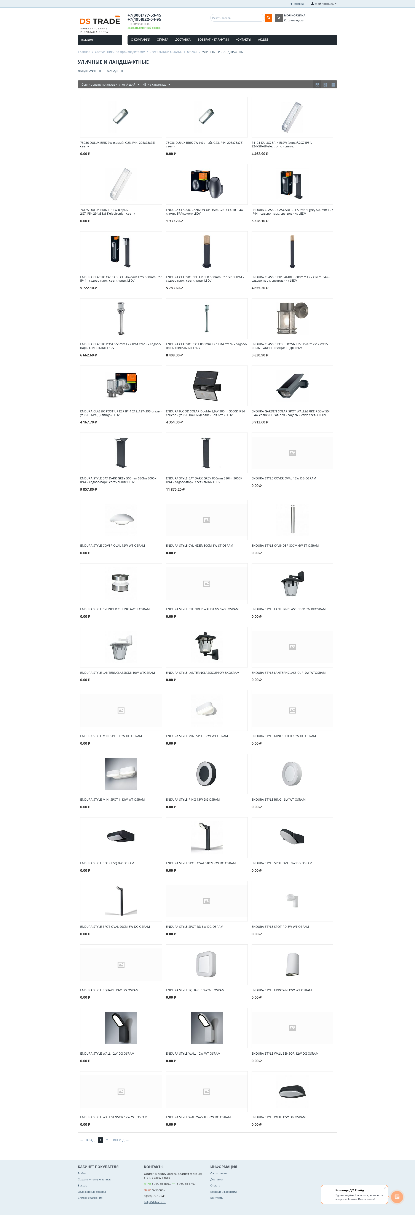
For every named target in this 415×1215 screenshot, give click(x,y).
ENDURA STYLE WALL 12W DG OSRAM (107, 1053)
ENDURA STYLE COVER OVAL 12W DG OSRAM (284, 478)
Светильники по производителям (120, 52)
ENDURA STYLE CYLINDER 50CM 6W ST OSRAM (199, 546)
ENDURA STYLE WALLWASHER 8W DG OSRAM (198, 1117)
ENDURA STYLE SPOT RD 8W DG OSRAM (194, 927)
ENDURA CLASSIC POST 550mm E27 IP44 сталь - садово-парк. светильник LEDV (120, 346)
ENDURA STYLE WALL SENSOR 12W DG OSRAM (285, 1053)
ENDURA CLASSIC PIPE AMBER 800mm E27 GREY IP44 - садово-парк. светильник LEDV (291, 279)
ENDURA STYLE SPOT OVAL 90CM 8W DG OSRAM (115, 927)
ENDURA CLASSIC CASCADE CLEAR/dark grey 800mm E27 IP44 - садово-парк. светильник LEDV (121, 279)
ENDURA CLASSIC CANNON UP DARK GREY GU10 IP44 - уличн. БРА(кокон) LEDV (205, 212)
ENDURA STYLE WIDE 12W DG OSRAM (279, 1117)
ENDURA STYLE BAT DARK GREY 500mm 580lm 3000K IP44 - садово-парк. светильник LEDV (118, 480)
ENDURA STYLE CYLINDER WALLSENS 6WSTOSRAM (202, 609)
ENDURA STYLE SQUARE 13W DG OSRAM (109, 990)
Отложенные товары (92, 1192)
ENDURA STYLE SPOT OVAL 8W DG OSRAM (282, 863)
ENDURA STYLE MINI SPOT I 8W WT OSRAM (197, 736)
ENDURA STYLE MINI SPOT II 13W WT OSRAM (112, 799)
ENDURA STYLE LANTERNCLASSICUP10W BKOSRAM (202, 673)
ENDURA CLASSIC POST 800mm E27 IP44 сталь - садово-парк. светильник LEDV (206, 346)
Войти (82, 1173)
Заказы (83, 1185)
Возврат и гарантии (213, 39)
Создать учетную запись (94, 1179)
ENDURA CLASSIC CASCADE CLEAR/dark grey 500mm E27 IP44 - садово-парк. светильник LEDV (292, 212)
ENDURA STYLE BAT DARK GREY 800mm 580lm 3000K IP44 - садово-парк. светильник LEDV (204, 480)
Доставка (183, 39)
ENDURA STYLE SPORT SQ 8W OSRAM (107, 863)
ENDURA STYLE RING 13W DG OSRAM (193, 799)
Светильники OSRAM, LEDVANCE (174, 52)
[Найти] (268, 18)
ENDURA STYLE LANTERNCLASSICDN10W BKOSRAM (289, 609)
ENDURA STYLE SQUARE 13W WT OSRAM (195, 990)
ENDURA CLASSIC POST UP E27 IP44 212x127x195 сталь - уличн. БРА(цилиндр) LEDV (121, 413)
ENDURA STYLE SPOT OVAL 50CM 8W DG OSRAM (201, 863)
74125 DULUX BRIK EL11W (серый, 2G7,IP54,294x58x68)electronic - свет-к (107, 212)
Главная (84, 52)
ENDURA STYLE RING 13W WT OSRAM (279, 799)
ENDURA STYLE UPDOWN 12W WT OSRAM (282, 990)
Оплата (162, 39)
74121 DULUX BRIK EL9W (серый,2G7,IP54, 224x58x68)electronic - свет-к (282, 144)
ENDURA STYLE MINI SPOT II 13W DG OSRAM (284, 736)
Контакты (243, 39)
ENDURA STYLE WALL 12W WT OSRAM (193, 1053)
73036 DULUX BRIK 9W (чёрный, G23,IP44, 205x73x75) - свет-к (205, 144)
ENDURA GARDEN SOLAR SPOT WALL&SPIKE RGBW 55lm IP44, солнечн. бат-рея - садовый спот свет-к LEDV (292, 413)
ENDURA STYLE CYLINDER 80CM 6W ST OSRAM (285, 546)
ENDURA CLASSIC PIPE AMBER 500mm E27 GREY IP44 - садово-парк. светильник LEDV (205, 279)
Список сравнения (90, 1198)
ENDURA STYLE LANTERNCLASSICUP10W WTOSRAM (289, 673)
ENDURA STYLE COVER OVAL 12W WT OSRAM (112, 546)
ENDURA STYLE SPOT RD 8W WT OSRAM (280, 927)
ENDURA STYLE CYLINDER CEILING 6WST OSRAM (115, 609)
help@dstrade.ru (155, 1202)
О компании (140, 39)
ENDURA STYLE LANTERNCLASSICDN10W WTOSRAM (117, 673)
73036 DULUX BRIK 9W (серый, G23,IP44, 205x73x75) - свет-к (118, 144)
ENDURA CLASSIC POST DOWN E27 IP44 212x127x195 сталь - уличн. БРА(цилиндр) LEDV (290, 346)
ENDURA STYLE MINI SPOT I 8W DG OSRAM (111, 736)
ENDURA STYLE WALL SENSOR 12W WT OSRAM (113, 1117)
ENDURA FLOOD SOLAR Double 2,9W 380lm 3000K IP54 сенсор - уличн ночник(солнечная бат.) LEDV (205, 413)
